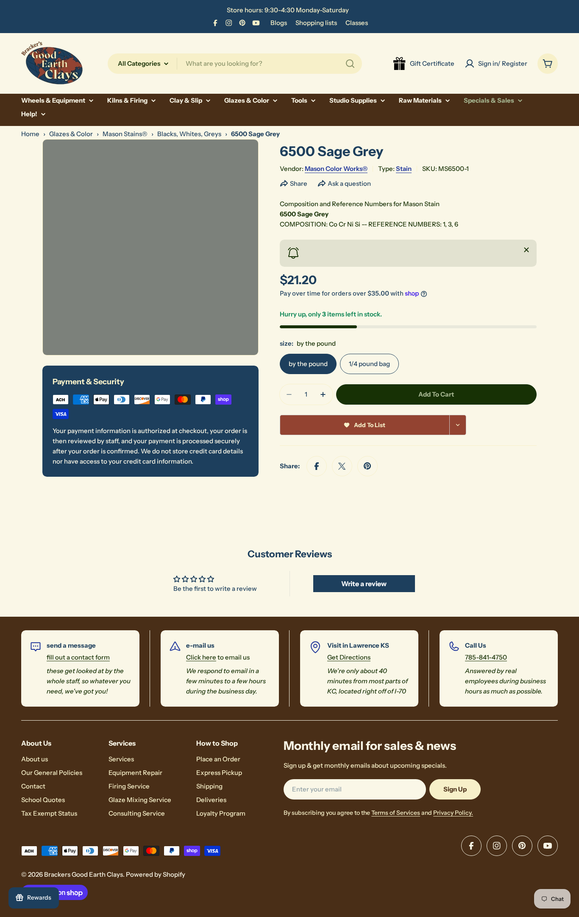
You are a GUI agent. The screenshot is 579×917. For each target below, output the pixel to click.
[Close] (526, 250)
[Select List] (458, 425)
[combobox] (235, 63)
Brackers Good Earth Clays (83, 874)
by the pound (308, 364)
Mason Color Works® (336, 169)
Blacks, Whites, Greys (189, 134)
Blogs (278, 23)
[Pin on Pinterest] (367, 466)
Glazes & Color (71, 134)
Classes (356, 23)
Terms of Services (395, 812)
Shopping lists (316, 23)
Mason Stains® (125, 134)
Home (30, 134)
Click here (201, 657)
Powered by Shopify (155, 874)
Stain (404, 169)
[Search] (350, 64)
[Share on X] (342, 466)
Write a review (364, 583)
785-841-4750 (486, 657)
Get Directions (348, 657)
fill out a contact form (78, 657)
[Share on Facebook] (316, 466)
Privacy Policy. (453, 812)
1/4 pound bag (369, 364)
